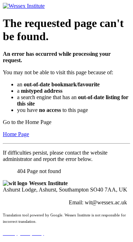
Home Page (16, 134)
